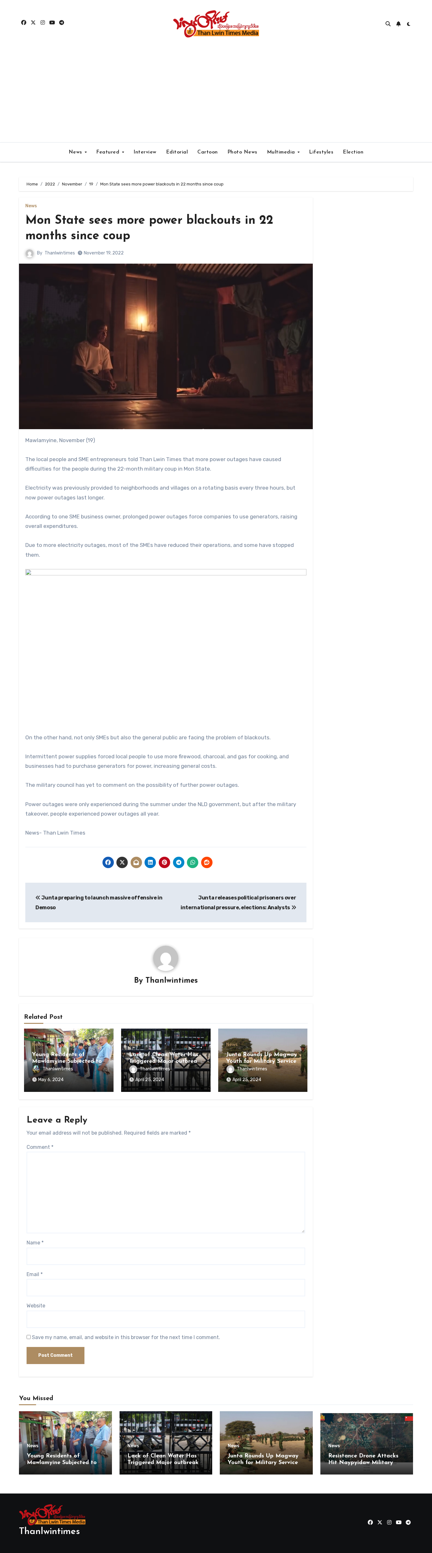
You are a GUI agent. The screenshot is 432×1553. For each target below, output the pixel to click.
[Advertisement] (216, 95)
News (76, 152)
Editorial (177, 152)
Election (353, 152)
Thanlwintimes (60, 253)
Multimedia (282, 152)
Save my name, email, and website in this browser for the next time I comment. (126, 1337)
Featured (108, 152)
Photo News (242, 152)
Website (36, 1306)
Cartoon (207, 152)
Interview (145, 152)
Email (35, 1274)
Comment (40, 1147)
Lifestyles (321, 152)
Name (35, 1243)
